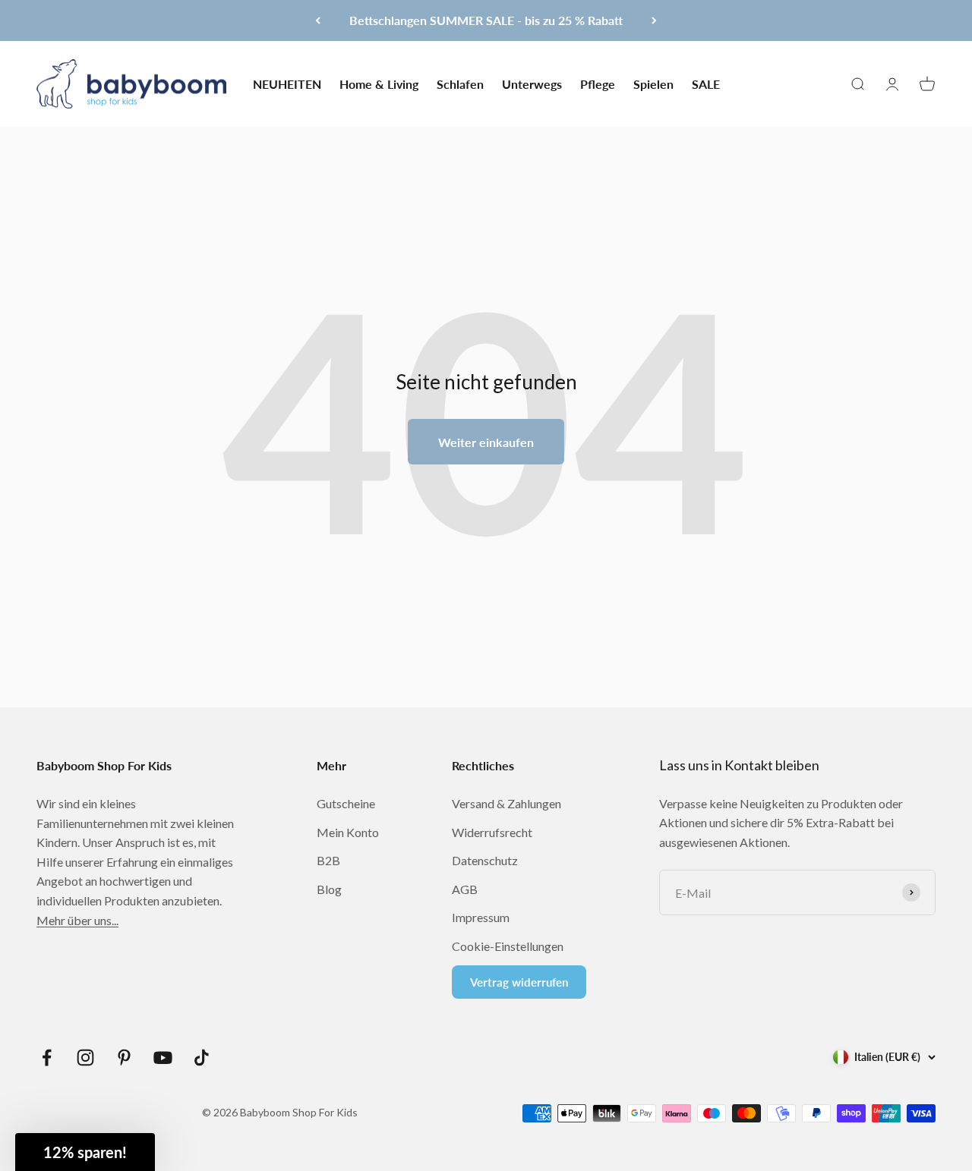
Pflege (597, 83)
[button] (85, 1152)
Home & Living (378, 83)
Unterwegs (532, 83)
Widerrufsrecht (492, 832)
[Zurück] (317, 20)
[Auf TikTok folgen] (201, 1057)
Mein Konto (348, 832)
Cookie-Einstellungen (507, 946)
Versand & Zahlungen (506, 803)
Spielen (653, 83)
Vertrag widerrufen (519, 982)
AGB (465, 889)
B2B (328, 860)
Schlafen (460, 83)
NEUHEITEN (287, 83)
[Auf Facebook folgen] (46, 1057)
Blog (329, 889)
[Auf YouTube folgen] (163, 1057)
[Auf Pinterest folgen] (124, 1057)
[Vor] (654, 20)
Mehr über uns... (77, 920)
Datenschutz (485, 860)
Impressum (481, 917)
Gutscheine (346, 803)
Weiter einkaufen (486, 442)
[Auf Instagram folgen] (85, 1057)
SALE (706, 83)
